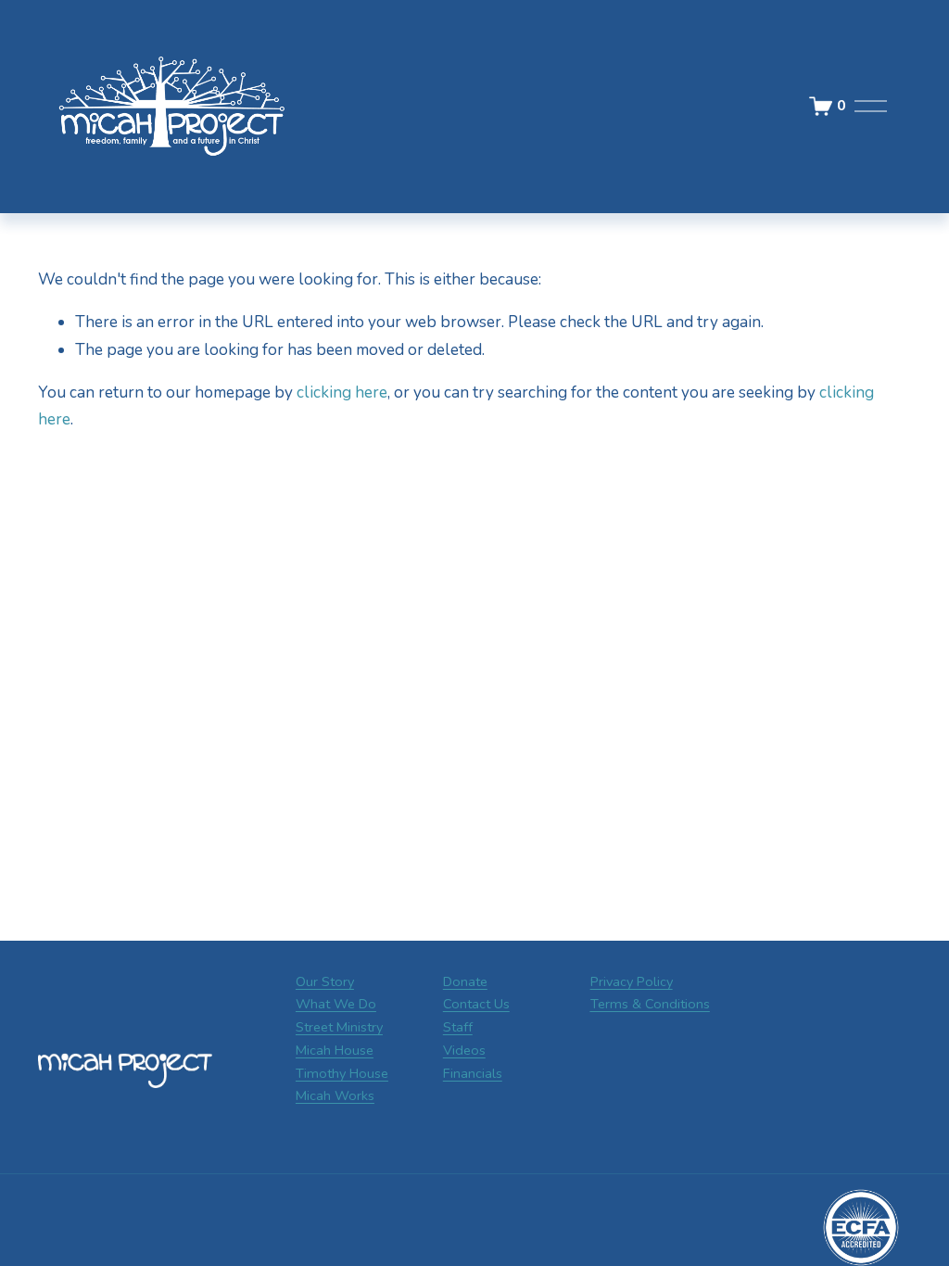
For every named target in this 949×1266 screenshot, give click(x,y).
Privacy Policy (631, 981)
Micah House (334, 1050)
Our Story (325, 981)
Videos (464, 1050)
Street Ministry (339, 1027)
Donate (465, 981)
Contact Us (476, 1003)
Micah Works (335, 1095)
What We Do (336, 1003)
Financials (472, 1073)
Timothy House (342, 1073)
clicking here (342, 392)
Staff (458, 1027)
